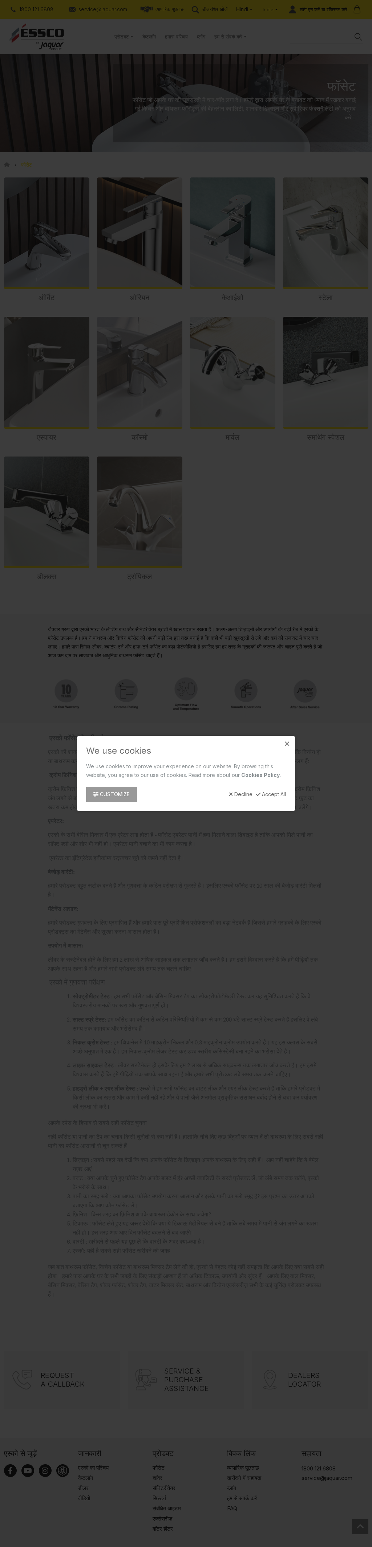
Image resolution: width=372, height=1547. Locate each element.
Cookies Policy (260, 775)
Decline (242, 794)
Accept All (273, 794)
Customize (114, 794)
